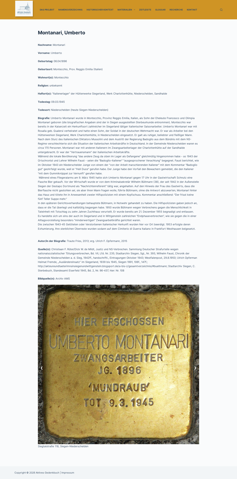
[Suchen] (221, 10)
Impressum (67, 472)
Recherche (176, 9)
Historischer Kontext (100, 9)
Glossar (160, 9)
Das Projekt (47, 9)
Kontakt (192, 9)
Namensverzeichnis (70, 9)
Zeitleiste (145, 9)
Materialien (125, 9)
